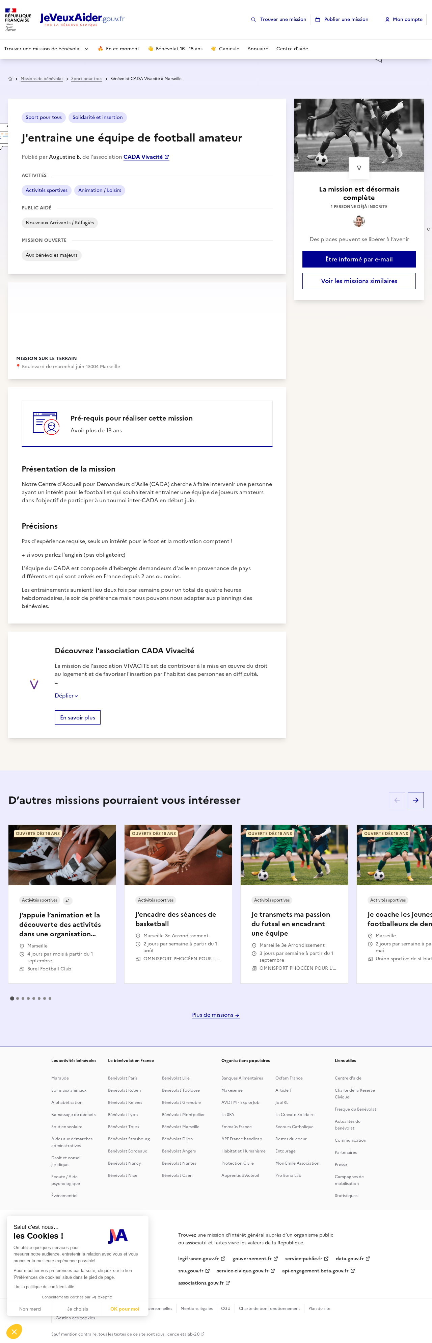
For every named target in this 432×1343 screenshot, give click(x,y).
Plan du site (319, 1309)
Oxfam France (289, 1078)
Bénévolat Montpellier (183, 1115)
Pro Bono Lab (288, 1175)
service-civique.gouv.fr (243, 1270)
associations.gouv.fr (201, 1283)
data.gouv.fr (350, 1258)
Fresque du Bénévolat (355, 1109)
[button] (14, 1331)
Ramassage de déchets (73, 1115)
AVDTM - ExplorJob (240, 1102)
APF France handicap (241, 1139)
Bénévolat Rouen (124, 1090)
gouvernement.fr (252, 1258)
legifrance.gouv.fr (198, 1258)
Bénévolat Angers (179, 1151)
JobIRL (281, 1102)
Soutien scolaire (66, 1127)
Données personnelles (151, 1309)
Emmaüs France (236, 1127)
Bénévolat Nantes (179, 1163)
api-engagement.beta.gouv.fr (315, 1270)
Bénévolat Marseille (180, 1127)
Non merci (30, 1309)
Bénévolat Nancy (124, 1163)
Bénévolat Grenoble (181, 1102)
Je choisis (77, 1309)
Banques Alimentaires (242, 1078)
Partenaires (346, 1152)
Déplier (64, 695)
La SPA (227, 1115)
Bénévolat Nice (122, 1175)
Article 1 (283, 1090)
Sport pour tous (86, 79)
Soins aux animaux (68, 1090)
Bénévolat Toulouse (181, 1090)
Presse (341, 1165)
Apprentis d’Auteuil (240, 1175)
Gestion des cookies (75, 1318)
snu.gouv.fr (191, 1270)
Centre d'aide (348, 1078)
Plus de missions (213, 1015)
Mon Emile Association (297, 1163)
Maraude (60, 1078)
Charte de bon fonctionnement (269, 1309)
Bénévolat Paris (122, 1078)
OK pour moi (124, 1309)
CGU (226, 1309)
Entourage (285, 1151)
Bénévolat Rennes (125, 1102)
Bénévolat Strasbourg (129, 1139)
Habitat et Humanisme (243, 1151)
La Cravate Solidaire (295, 1115)
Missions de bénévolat (42, 79)
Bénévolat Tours (123, 1127)
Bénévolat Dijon (177, 1139)
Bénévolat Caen (177, 1175)
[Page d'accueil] (82, 20)
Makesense (232, 1090)
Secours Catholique (294, 1127)
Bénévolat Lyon (123, 1115)
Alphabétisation (66, 1102)
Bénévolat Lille (176, 1078)
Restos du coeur (291, 1139)
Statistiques (346, 1196)
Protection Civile (237, 1163)
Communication (350, 1140)
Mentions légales (197, 1309)
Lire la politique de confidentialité (44, 1287)
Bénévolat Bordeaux (127, 1151)
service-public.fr (303, 1258)
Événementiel (64, 1196)
